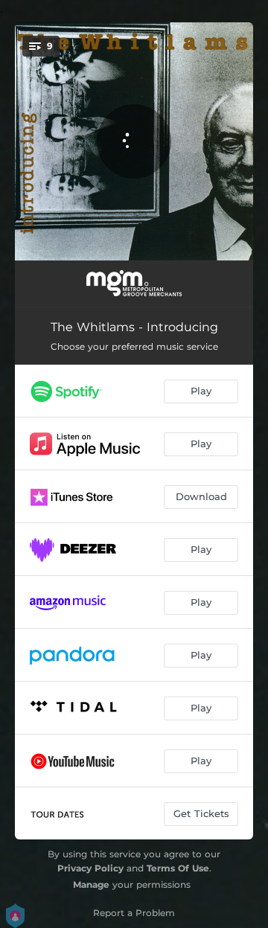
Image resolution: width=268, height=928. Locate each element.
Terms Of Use (178, 868)
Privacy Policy (90, 868)
